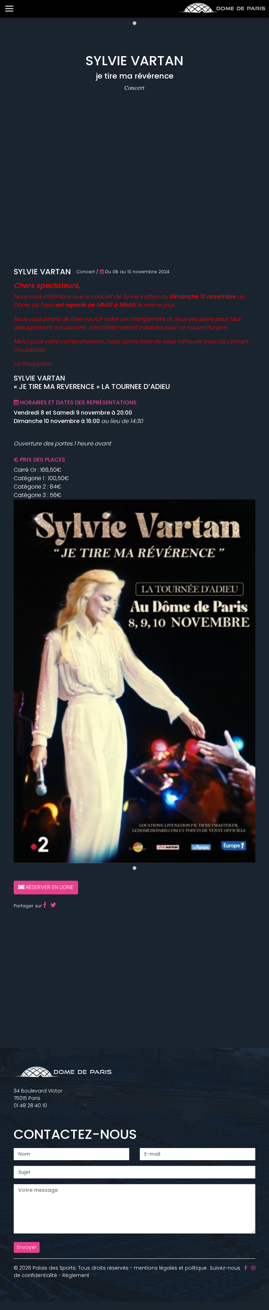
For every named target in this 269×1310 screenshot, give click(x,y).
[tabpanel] (134, 681)
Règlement (75, 1275)
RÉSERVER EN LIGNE (49, 887)
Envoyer (26, 1247)
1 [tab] (134, 23)
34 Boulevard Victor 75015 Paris (38, 1094)
